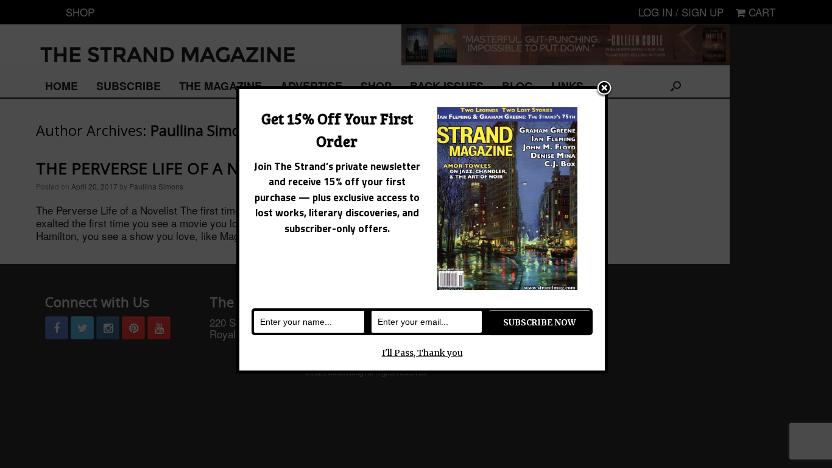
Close (604, 89)
